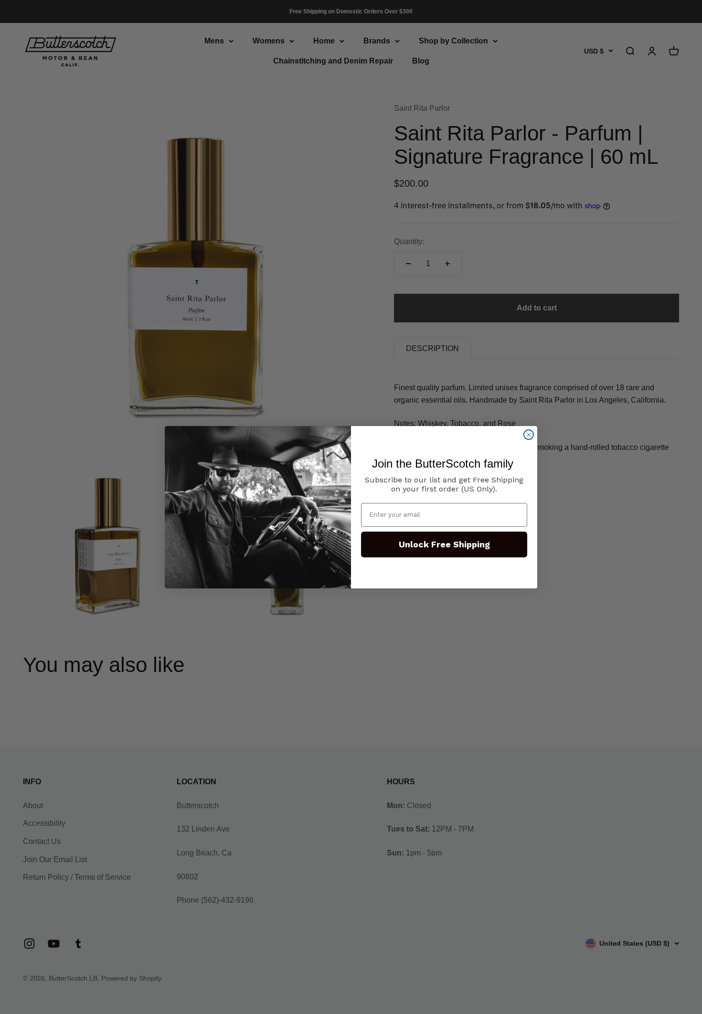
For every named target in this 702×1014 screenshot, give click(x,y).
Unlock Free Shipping (444, 544)
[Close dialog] (528, 434)
